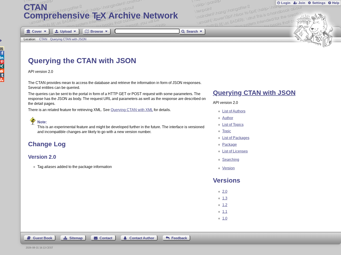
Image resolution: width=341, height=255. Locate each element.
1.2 (224, 205)
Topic (226, 131)
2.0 (224, 191)
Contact (106, 238)
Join (301, 3)
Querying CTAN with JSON (68, 39)
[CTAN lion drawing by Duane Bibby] (313, 56)
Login (285, 3)
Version (228, 168)
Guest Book (42, 238)
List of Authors (233, 111)
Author (227, 118)
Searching (230, 160)
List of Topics (233, 125)
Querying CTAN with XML (132, 110)
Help (335, 3)
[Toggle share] (1, 40)
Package (229, 144)
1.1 (224, 212)
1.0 (224, 218)
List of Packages (235, 138)
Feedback (179, 238)
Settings (318, 3)
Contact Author (141, 238)
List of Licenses (235, 151)
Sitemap (76, 238)
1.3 (224, 198)
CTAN (43, 39)
